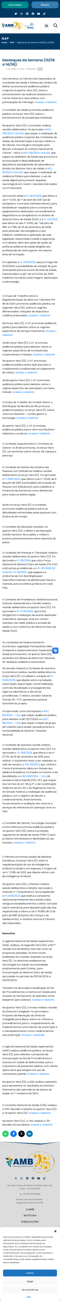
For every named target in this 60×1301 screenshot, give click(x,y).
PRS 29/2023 (32, 764)
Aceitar (30, 1273)
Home (4, 42)
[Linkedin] (27, 1178)
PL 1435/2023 (12, 896)
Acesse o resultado (33, 1035)
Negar (30, 1281)
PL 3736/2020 (25, 611)
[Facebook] (32, 1178)
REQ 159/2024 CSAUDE (36, 153)
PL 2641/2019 (33, 196)
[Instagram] (21, 1178)
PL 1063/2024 (12, 479)
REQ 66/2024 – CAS (34, 776)
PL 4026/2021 (28, 262)
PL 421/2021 (50, 219)
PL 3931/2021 (25, 752)
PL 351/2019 (23, 560)
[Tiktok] (44, 1178)
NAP (12, 42)
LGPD (28, 1297)
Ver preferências (30, 1289)
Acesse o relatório (46, 102)
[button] (55, 1230)
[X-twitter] (15, 1178)
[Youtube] (38, 1178)
